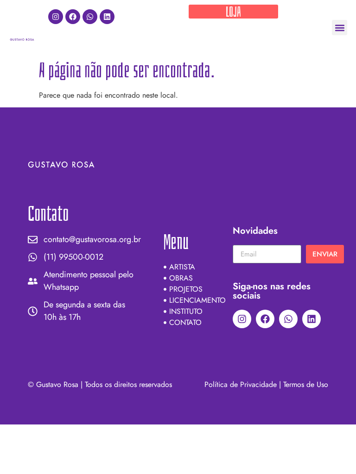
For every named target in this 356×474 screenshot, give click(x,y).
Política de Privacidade (240, 384)
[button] (339, 27)
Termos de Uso (305, 384)
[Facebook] (72, 16)
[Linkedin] (107, 16)
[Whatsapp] (90, 16)
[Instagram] (55, 16)
